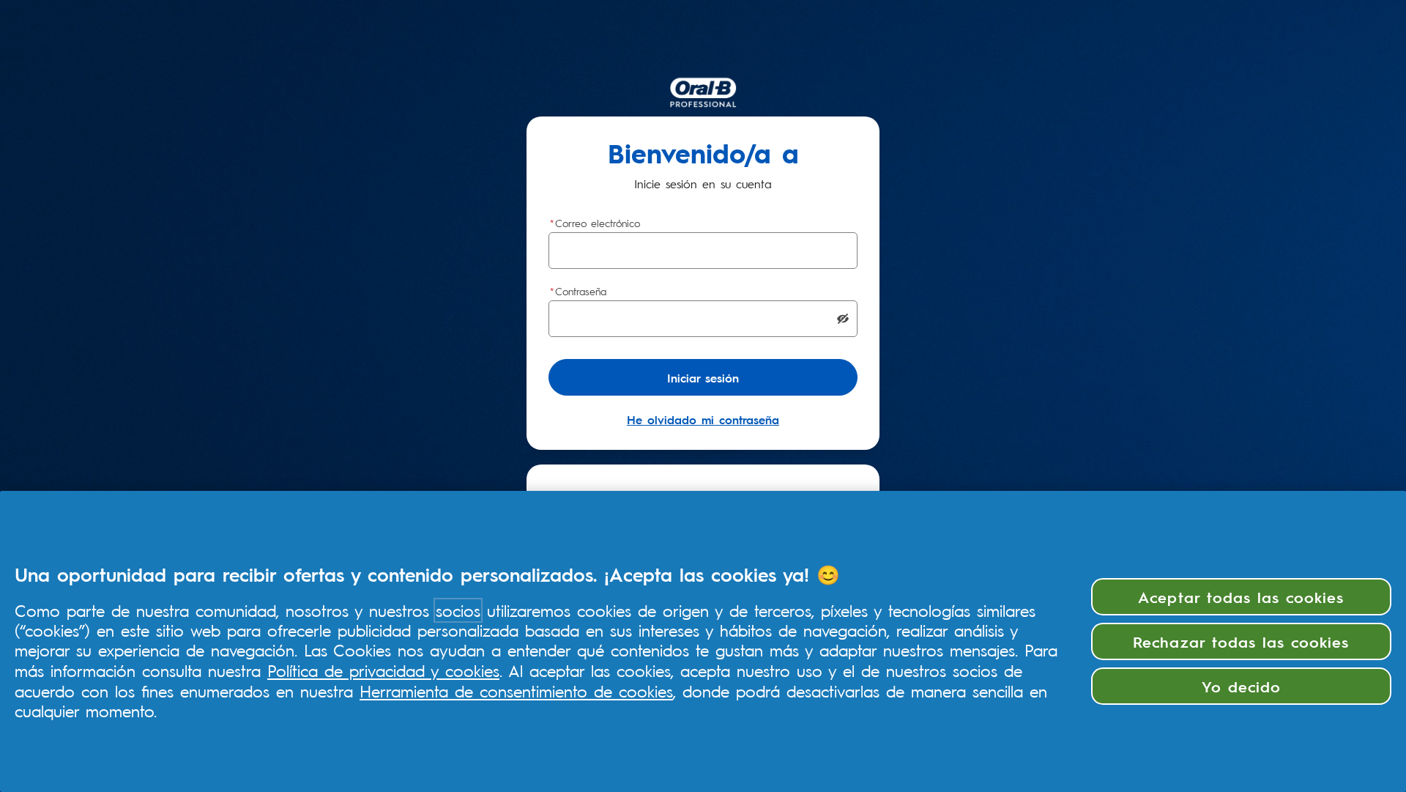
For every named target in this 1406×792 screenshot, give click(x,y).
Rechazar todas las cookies (1241, 641)
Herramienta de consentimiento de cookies (516, 691)
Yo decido (1241, 685)
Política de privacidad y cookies (383, 670)
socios (458, 610)
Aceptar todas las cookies (1241, 596)
